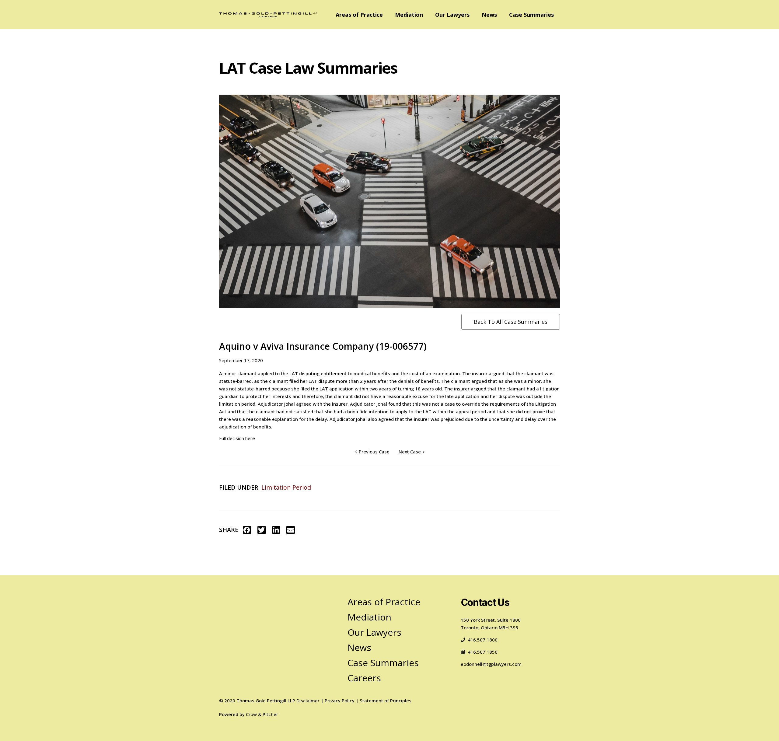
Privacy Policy (340, 700)
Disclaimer (308, 700)
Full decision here (237, 438)
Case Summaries (531, 14)
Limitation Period (286, 487)
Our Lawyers (452, 14)
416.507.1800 (483, 640)
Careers (364, 678)
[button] (247, 530)
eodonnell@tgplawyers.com (491, 664)
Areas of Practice (359, 14)
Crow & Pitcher (262, 714)
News (489, 14)
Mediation (409, 14)
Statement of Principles (385, 700)
